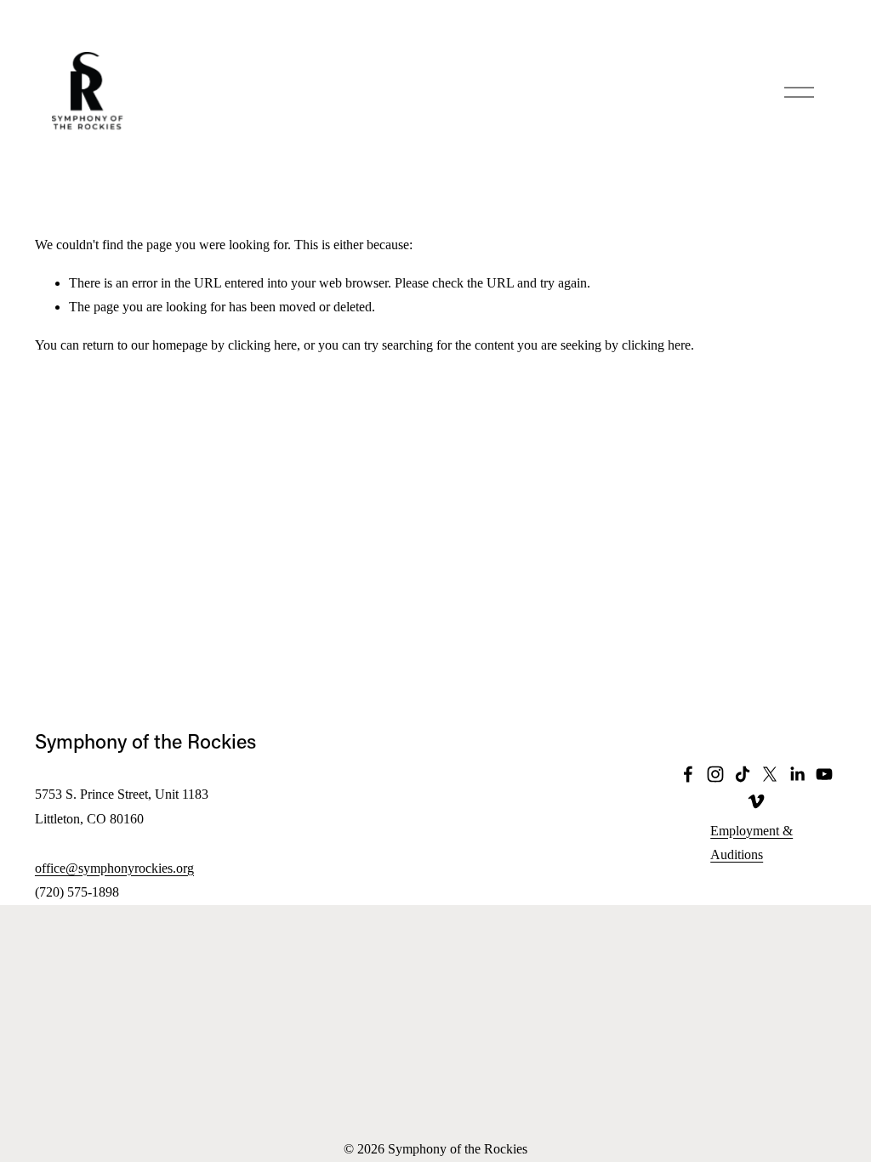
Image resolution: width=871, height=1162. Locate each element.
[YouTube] (824, 774)
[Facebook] (688, 774)
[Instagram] (715, 774)
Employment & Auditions (751, 843)
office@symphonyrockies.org (114, 868)
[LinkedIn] (797, 774)
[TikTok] (742, 774)
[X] (769, 774)
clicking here (262, 345)
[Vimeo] (756, 801)
